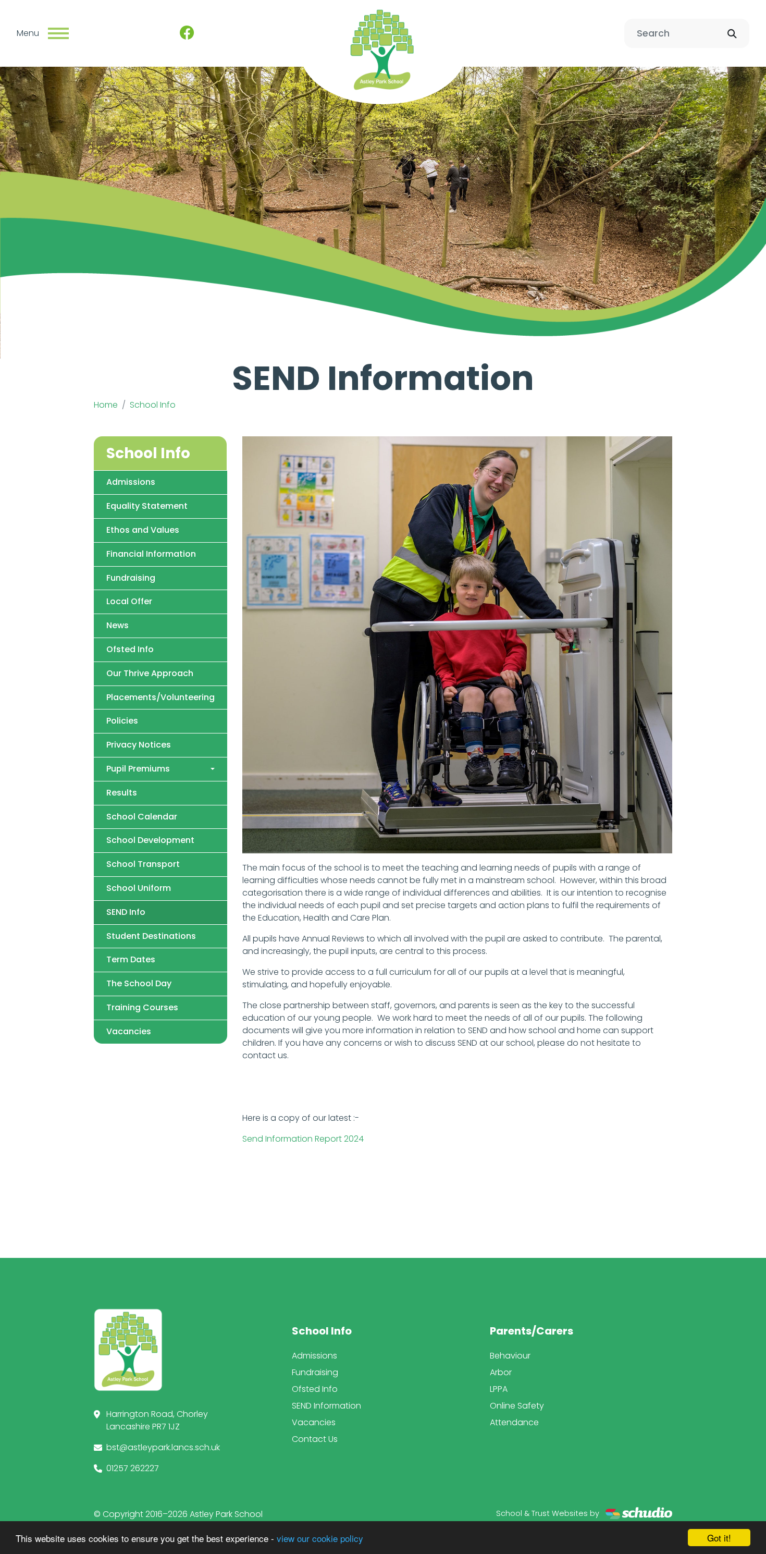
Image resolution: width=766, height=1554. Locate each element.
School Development (150, 840)
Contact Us (315, 1439)
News (117, 625)
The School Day (138, 983)
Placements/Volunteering (160, 697)
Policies (122, 721)
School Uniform (138, 888)
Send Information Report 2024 (303, 1139)
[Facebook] (187, 33)
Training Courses (142, 1007)
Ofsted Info (130, 649)
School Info (153, 405)
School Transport (143, 864)
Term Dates (130, 959)
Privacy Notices (138, 745)
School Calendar (141, 817)
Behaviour (510, 1356)
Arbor (501, 1372)
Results (121, 793)
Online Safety (517, 1406)
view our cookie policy (320, 1538)
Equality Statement (147, 506)
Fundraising (130, 578)
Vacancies (128, 1031)
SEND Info (125, 912)
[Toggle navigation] (58, 33)
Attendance (514, 1422)
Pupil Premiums (138, 769)
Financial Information (151, 554)
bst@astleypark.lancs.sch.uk (163, 1447)
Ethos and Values (142, 530)
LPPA (499, 1389)
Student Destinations (151, 936)
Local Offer (129, 601)
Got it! (719, 1537)
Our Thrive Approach (149, 673)
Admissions (130, 482)
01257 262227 (132, 1468)
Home (106, 405)
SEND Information (326, 1406)
